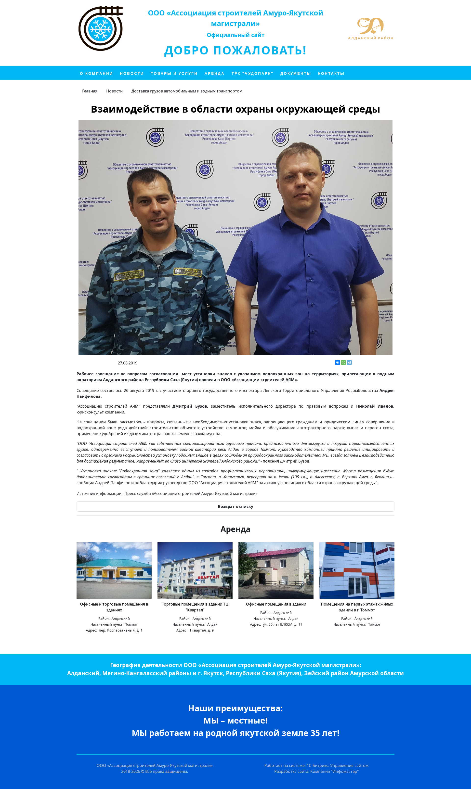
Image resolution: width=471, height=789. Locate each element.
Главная (89, 91)
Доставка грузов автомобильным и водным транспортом (186, 91)
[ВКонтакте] (337, 362)
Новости (114, 91)
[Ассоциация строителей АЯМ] (101, 28)
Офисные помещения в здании (276, 604)
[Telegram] (349, 362)
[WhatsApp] (343, 362)
